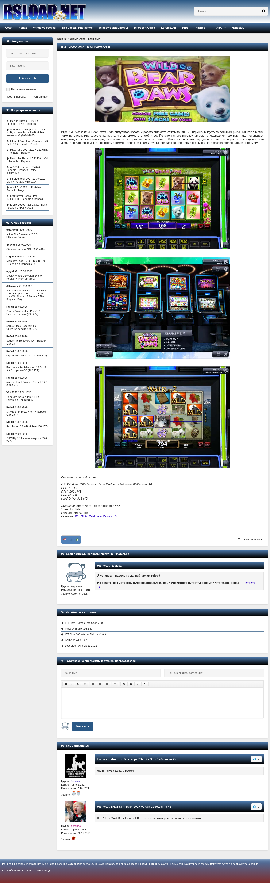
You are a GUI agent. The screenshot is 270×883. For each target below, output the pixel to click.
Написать (238, 27)
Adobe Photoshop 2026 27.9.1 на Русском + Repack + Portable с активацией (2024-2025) (26, 132)
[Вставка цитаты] (131, 684)
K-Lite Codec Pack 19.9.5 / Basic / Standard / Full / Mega (27, 206)
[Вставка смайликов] (115, 684)
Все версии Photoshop (77, 27)
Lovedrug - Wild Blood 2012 (81, 645)
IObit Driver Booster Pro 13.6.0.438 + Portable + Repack (25, 197)
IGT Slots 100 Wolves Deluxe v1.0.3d (86, 634)
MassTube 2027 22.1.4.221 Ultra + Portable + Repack (27, 151)
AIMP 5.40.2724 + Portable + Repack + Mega (25, 189)
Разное (200, 27)
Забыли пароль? (16, 96)
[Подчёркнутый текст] (78, 684)
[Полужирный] (65, 684)
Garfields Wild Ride (76, 640)
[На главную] (55, 11)
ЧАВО (218, 27)
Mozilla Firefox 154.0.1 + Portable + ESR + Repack (22, 122)
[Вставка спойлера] (144, 684)
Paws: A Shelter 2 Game (78, 628)
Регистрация (41, 96)
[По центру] (100, 684)
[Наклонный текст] (72, 684)
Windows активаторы (113, 27)
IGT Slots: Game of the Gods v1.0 (84, 623)
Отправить (82, 726)
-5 (71, 539)
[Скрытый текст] (124, 684)
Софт (8, 27)
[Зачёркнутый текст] (85, 684)
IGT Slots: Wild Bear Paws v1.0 (96, 516)
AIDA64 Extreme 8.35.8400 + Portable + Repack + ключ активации (25, 170)
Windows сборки (44, 27)
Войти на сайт (27, 78)
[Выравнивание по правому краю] (107, 684)
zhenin (115, 759)
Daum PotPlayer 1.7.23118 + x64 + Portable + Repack (27, 160)
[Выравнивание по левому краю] (93, 684)
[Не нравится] (64, 539)
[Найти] (263, 11)
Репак (23, 27)
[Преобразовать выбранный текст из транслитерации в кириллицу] (138, 684)
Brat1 (114, 806)
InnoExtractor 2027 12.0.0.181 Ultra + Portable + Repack (26, 180)
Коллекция (168, 27)
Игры (185, 27)
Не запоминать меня (23, 89)
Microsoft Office (144, 27)
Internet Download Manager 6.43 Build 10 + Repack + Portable (27, 143)
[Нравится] (77, 539)
